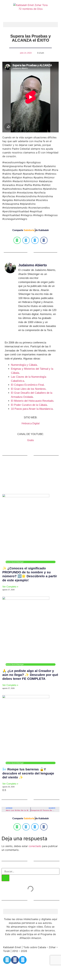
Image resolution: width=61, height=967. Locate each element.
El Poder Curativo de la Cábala (29, 404)
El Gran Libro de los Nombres (28, 388)
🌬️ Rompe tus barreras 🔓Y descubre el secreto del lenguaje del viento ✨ (28, 773)
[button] (30, 24)
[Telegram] (7, 960)
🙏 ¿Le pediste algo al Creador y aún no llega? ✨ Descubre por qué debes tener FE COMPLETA (30, 674)
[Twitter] (23, 960)
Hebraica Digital (31, 423)
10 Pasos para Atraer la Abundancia (32, 408)
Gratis (30, 440)
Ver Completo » (10, 586)
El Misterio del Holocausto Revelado (32, 400)
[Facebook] (15, 960)
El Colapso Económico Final (27, 384)
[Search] (5, 878)
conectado (35, 846)
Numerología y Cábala (24, 364)
